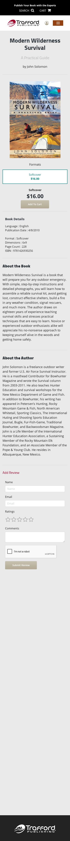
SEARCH (24, 10)
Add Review (11, 473)
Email (8, 497)
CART (43, 10)
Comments (12, 528)
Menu (58, 22)
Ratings (10, 511)
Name (9, 482)
